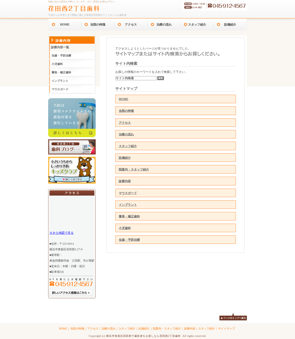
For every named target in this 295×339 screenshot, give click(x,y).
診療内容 (125, 181)
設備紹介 (230, 24)
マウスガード (128, 193)
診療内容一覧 (60, 47)
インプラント (128, 204)
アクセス (131, 24)
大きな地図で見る (61, 233)
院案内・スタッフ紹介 (134, 169)
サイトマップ (226, 328)
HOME (65, 24)
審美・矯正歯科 (129, 216)
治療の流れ (164, 24)
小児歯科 (125, 228)
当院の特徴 (97, 24)
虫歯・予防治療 (129, 239)
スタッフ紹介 (197, 24)
